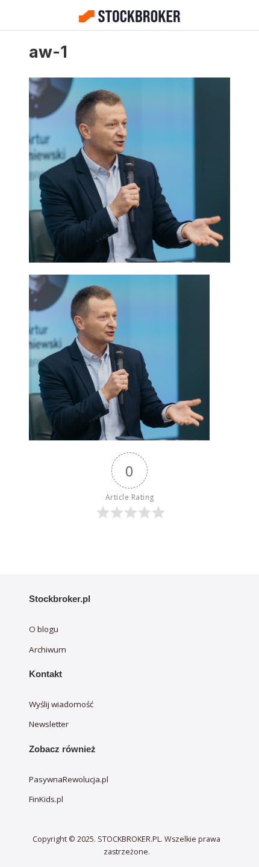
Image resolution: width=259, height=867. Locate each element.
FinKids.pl (46, 799)
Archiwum (47, 649)
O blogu (43, 629)
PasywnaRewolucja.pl (68, 779)
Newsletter (49, 724)
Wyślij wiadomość (61, 704)
